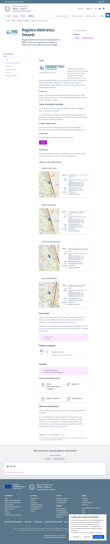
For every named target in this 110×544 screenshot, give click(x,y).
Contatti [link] (102, 16)
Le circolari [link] (85, 500)
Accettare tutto (98, 537)
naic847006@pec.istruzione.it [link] (76, 190)
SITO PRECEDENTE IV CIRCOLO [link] (91, 508)
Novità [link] (23, 16)
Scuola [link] (8, 16)
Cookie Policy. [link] (99, 532)
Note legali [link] (67, 522)
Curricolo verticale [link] (61, 511)
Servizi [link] (15, 16)
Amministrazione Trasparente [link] (13, 522)
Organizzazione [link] (34, 509)
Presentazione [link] (34, 498)
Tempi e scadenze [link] (10, 69)
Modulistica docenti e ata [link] (62, 16)
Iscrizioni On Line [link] (9, 509)
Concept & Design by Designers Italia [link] (55, 537)
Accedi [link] (43, 142)
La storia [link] (32, 511)
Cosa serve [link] (9, 66)
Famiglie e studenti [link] (61, 500)
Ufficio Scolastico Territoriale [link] (13, 502)
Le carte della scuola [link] (36, 506)
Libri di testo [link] (59, 517)
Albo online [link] (85, 504)
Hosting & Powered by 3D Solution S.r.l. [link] (55, 535)
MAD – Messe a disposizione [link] (13, 506)
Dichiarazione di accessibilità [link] (53, 522)
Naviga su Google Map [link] (73, 194)
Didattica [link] (31, 16)
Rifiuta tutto (87, 537)
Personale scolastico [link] (62, 498)
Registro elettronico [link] (88, 38)
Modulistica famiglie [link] (77, 16)
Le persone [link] (33, 502)
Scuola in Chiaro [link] (9, 504)
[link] (108, 15)
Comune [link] (7, 513)
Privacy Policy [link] (38, 522)
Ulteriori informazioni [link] (11, 76)
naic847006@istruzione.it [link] (75, 188)
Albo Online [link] (28, 522)
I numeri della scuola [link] (36, 504)
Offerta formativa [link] (61, 508)
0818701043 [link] (71, 192)
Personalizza (76, 537)
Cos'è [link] (7, 60)
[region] (88, 527)
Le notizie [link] (84, 498)
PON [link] (83, 512)
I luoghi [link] (32, 500)
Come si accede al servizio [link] (13, 63)
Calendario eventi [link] (87, 502)
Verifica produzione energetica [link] (13, 515)
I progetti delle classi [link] (62, 515)
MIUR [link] (6, 498)
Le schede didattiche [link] (62, 513)
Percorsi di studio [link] (61, 502)
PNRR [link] (83, 510)
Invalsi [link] (6, 511)
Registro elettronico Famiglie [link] (15, 472)
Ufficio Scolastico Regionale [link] (12, 500)
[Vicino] (105, 516)
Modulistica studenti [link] (91, 16)
